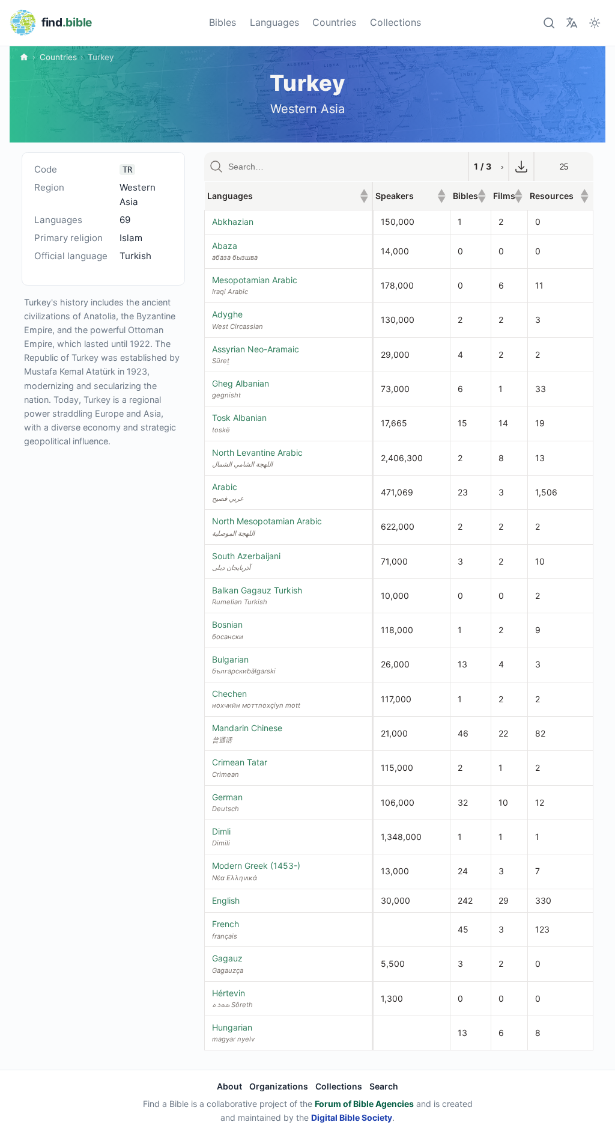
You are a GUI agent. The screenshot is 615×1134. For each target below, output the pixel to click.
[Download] (521, 166)
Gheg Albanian (240, 383)
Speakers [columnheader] (410, 195)
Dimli (221, 831)
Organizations (278, 1086)
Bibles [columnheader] (469, 195)
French (225, 924)
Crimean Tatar (239, 762)
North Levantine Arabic (257, 452)
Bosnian (227, 624)
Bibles (222, 22)
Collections (395, 22)
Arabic (224, 487)
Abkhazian (232, 221)
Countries (334, 22)
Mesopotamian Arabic (254, 280)
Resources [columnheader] (559, 195)
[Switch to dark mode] (594, 22)
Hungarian (232, 1027)
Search (383, 1086)
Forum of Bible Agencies (364, 1104)
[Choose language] (571, 22)
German (227, 797)
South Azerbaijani (246, 556)
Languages (274, 22)
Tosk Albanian (239, 417)
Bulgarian (230, 659)
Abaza (224, 246)
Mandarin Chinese (247, 728)
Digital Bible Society (351, 1117)
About (229, 1086)
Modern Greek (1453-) (256, 865)
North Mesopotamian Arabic (267, 521)
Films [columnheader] (508, 195)
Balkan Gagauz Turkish (257, 590)
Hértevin (228, 993)
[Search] (548, 22)
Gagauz (227, 958)
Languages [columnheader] (288, 195)
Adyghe (227, 314)
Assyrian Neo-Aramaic (255, 349)
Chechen (229, 693)
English (226, 900)
